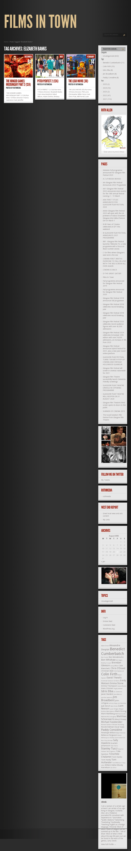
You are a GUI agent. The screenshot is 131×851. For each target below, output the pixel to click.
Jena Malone (118, 694)
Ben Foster (104, 657)
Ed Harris (117, 681)
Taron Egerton (111, 751)
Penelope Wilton (108, 733)
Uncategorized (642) (111, 56)
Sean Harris (114, 746)
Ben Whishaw (108, 659)
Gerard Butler (122, 686)
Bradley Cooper (106, 663)
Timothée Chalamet (110, 755)
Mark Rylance (110, 711)
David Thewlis (114, 677)
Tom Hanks (117, 757)
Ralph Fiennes (120, 733)
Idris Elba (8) (108, 70)
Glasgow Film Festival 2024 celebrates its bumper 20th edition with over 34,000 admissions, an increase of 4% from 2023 (114, 337)
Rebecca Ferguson (109, 735)
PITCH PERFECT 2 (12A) (47, 81)
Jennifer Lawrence (106, 697)
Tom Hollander (108, 761)
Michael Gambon (106, 724)
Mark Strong (120, 711)
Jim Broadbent (109, 698)
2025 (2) (106, 84)
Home (6, 42)
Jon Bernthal (122, 703)
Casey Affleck (114, 666)
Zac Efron (113, 768)
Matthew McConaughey (108, 717)
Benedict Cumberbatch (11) (113, 63)
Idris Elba (107, 691)
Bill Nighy (119, 660)
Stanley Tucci (109, 748)
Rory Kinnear (109, 740)
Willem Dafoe (111, 765)
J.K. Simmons (118, 692)
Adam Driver (105, 646)
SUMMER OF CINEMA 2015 (114, 411)
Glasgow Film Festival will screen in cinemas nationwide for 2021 (114, 370)
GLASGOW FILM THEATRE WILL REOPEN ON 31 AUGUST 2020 (113, 396)
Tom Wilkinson (117, 763)
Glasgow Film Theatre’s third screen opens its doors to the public (114, 405)
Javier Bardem (107, 694)
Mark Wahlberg (108, 714)
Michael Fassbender (111, 722)
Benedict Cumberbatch (113, 651)
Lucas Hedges (114, 709)
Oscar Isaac (119, 727)
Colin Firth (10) (109, 66)
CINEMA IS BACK (110, 270)
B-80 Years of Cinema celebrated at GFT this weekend (111, 226)
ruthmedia (17, 87)
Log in (105, 618)
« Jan (103, 562)
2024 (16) (107, 88)
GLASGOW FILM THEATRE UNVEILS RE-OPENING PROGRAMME (113, 387)
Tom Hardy (106, 760)
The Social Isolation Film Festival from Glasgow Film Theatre (113, 417)
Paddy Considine (111, 729)
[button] (105, 430)
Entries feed (107, 621)
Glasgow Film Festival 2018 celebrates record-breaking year (113, 306)
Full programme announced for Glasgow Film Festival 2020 (113, 292)
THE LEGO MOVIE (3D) (78, 81)
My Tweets (105, 480)
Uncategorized (107, 601)
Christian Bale (107, 671)
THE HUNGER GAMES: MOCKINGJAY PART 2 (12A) (18, 83)
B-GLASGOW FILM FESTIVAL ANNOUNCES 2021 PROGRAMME (114, 235)
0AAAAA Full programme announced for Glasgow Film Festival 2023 (114, 172)
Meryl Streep (120, 719)
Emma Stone (116, 683)
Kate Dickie (114, 706)
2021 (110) (107, 99)
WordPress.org (108, 629)
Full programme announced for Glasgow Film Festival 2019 (113, 283)
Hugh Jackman (118, 688)
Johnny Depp (113, 703)
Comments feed (109, 625)
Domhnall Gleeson (107, 681)
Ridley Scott (114, 738)
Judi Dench (105, 706)
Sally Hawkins (109, 741)
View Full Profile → (108, 844)
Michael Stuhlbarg (118, 724)
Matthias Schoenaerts (113, 717)
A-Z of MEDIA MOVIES (112, 179)
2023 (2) (106, 92)
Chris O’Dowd (118, 668)
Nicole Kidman (107, 727)
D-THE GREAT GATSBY (112, 273)
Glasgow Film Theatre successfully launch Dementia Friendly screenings (114, 379)
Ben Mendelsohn (116, 657)
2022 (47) (107, 95)
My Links (106, 520)
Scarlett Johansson (109, 744)
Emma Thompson (109, 686)
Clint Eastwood (119, 671)
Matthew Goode (120, 714)
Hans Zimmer (107, 688)
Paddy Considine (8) (111, 78)
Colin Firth (109, 674)
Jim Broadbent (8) (110, 74)
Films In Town (40, 21)
